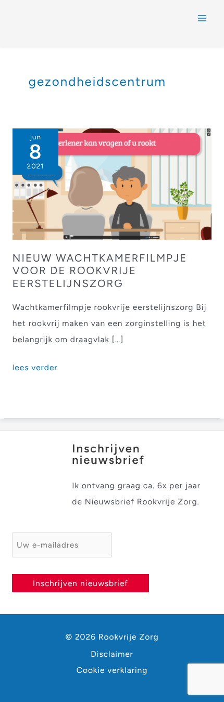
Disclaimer (112, 654)
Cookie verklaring (112, 670)
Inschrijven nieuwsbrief (80, 583)
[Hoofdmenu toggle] (202, 18)
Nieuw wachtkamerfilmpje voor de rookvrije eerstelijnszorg (100, 271)
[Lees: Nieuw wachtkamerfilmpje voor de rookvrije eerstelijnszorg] (112, 183)
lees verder (35, 368)
